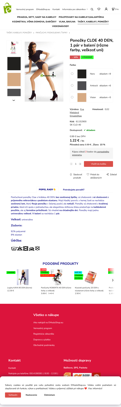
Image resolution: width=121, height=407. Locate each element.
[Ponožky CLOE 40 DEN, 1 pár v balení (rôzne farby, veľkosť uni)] (44, 71)
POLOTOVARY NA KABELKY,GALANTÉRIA (81, 17)
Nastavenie (31, 394)
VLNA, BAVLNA (67, 21)
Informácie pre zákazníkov (74, 9)
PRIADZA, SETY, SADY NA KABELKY (36, 17)
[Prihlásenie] (106, 9)
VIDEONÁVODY (60, 26)
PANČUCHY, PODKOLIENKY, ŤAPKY (51, 32)
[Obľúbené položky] (98, 9)
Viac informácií (95, 388)
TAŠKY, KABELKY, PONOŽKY (93, 21)
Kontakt (56, 9)
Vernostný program (25, 9)
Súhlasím (13, 394)
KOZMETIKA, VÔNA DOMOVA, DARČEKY (34, 21)
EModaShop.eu (43, 9)
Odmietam (49, 394)
